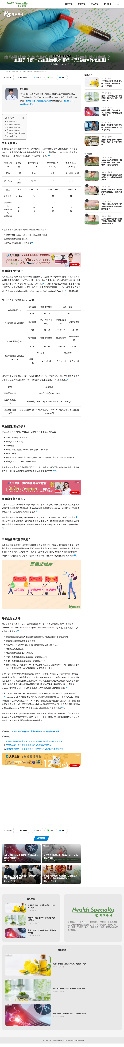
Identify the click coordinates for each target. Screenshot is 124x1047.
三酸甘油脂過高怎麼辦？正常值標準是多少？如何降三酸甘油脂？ (111, 206)
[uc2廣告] (41, 254)
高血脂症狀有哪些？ (14, 130)
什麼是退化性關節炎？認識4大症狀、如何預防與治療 (61, 856)
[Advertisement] (41, 793)
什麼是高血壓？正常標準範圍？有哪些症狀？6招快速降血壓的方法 (34, 749)
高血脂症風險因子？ (14, 127)
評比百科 (95, 4)
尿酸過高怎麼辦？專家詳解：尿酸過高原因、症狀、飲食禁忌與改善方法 (60, 877)
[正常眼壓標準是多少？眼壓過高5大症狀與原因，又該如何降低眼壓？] (92, 220)
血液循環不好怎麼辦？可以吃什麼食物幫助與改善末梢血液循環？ (34, 741)
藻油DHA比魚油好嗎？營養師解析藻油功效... (41, 919)
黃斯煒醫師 (55, 64)
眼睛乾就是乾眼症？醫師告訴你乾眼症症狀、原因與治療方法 (111, 192)
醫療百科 (69, 4)
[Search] (117, 4)
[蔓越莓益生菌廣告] (41, 482)
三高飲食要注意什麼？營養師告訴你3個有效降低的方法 (35, 731)
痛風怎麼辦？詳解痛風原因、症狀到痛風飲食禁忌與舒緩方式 (21, 856)
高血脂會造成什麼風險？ (16, 133)
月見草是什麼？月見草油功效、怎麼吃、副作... (41, 906)
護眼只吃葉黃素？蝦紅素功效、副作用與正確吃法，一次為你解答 (111, 127)
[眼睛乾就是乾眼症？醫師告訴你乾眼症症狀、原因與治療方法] (92, 190)
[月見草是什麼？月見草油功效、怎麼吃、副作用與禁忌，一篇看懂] (92, 82)
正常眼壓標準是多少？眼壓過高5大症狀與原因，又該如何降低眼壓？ (111, 221)
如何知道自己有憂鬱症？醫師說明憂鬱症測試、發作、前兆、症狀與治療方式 (111, 162)
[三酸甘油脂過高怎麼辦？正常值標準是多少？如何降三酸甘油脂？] (92, 205)
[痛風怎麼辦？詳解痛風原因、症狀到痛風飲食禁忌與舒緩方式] (92, 111)
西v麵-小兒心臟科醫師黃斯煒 (38, 100)
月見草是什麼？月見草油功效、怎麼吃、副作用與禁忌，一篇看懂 (111, 83)
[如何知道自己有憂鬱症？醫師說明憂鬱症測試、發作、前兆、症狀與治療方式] (92, 161)
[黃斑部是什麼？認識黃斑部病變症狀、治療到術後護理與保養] (92, 176)
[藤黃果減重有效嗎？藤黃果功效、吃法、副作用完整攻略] (92, 141)
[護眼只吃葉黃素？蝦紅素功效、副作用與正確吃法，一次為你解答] (92, 126)
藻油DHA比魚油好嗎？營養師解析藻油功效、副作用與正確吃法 (111, 98)
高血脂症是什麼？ (13, 124)
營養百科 (82, 4)
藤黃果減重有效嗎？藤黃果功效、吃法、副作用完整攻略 (111, 142)
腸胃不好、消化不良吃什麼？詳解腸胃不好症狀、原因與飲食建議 (21, 877)
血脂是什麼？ (12, 121)
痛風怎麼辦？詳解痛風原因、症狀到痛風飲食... (42, 931)
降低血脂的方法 (13, 136)
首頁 (7, 71)
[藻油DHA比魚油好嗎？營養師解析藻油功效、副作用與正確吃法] (92, 97)
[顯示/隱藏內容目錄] (22, 118)
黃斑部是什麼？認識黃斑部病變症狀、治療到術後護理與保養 (111, 177)
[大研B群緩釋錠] (41, 754)
